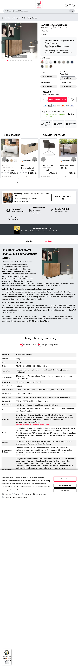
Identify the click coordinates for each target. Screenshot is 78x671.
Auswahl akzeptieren (65, 486)
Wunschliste (72, 99)
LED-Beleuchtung (65, 82)
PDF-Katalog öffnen (29, 345)
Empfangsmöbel (17, 18)
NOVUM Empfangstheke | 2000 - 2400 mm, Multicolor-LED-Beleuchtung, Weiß (9, 167)
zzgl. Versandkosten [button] (53, 94)
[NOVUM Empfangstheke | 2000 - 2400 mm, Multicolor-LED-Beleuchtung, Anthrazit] (7, 160)
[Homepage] (39, 4)
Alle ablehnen (65, 490)
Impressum (21, 490)
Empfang (7, 18)
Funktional (8, 497)
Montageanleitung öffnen (49, 345)
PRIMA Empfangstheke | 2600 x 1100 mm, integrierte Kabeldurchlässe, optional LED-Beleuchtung (27, 168)
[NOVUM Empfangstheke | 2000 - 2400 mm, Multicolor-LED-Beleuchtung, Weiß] (15, 160)
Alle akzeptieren (65, 479)
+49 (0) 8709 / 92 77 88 (63, 197)
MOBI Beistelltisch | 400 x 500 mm (67, 167)
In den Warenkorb (56, 99)
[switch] (7, 662)
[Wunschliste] (70, 5)
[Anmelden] (66, 5)
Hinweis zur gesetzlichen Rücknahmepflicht (32, 424)
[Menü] (10, 650)
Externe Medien (41, 494)
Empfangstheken (30, 18)
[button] (7, 60)
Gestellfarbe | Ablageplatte (64, 73)
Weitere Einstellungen (20, 497)
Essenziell (8, 494)
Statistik (18, 494)
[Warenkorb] (74, 5)
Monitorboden (45, 82)
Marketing (28, 494)
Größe (43, 72)
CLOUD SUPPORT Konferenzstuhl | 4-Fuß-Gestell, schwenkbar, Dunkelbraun (48, 167)
